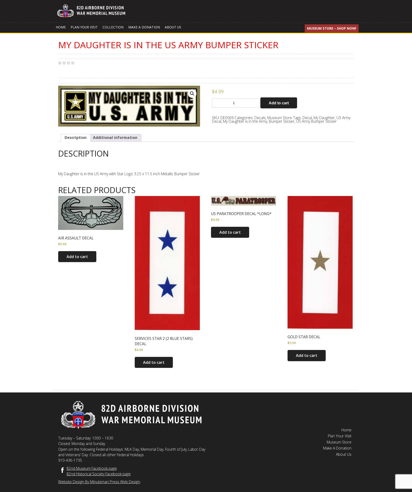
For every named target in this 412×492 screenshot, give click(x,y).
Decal (307, 117)
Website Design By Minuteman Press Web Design (99, 481)
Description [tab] (76, 137)
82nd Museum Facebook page (92, 468)
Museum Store (279, 117)
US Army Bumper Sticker (316, 121)
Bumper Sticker (281, 121)
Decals (260, 117)
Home (61, 27)
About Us (173, 27)
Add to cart (279, 103)
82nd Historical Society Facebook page (99, 473)
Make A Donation (144, 27)
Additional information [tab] (115, 137)
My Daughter (324, 117)
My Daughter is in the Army (245, 121)
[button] (192, 93)
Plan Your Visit (84, 27)
